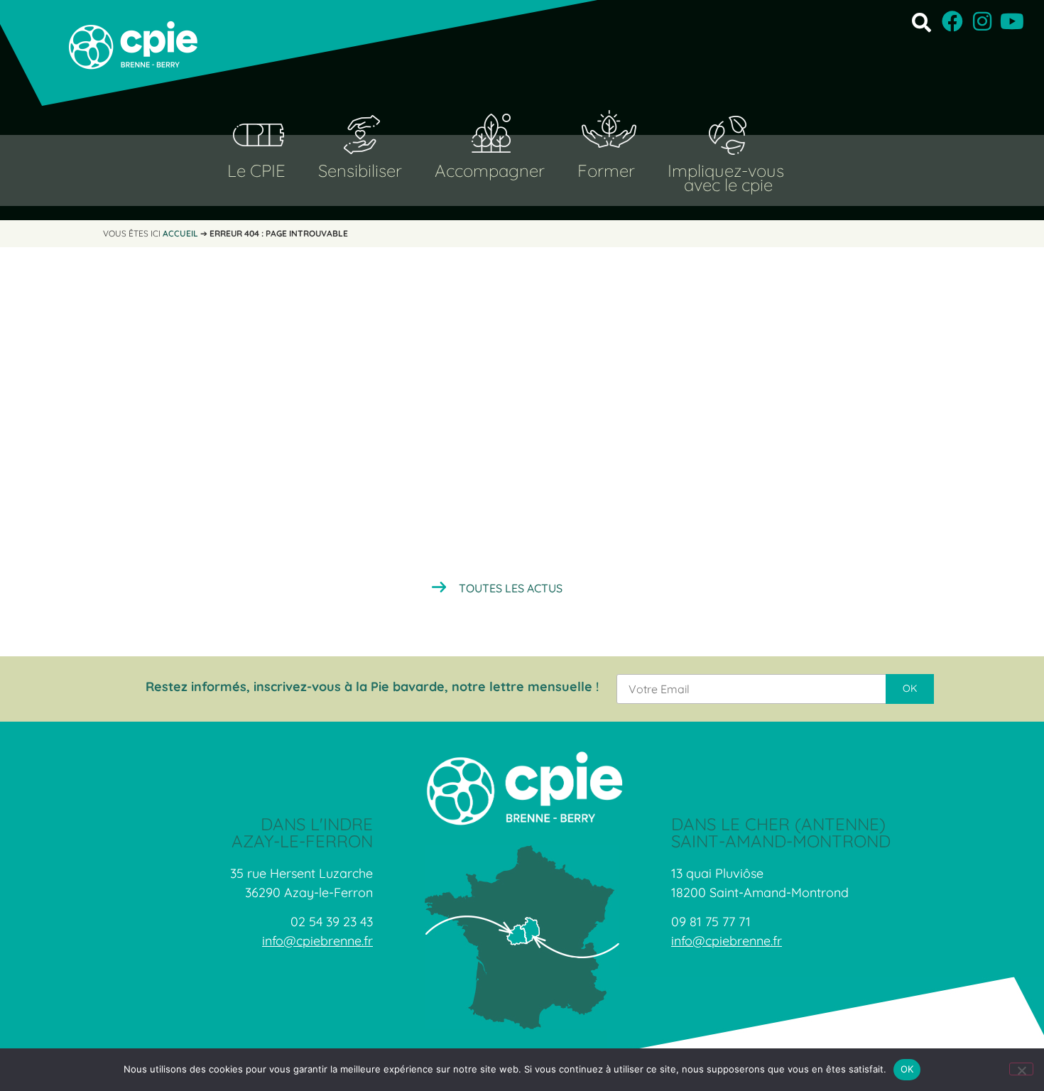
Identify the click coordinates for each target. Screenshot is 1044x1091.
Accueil (180, 233)
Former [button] (606, 170)
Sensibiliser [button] (360, 170)
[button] (921, 22)
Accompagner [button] (490, 170)
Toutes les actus (510, 588)
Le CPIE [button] (256, 170)
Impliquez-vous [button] (726, 170)
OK (907, 1069)
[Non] (1021, 1069)
